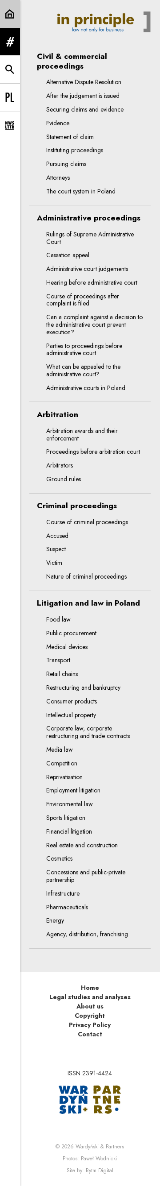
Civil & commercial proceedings (72, 61)
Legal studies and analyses (90, 997)
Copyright (90, 1015)
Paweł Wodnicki (99, 1159)
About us (90, 1006)
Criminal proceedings (77, 505)
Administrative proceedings (88, 218)
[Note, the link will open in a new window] (90, 1098)
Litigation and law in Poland (88, 603)
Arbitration (57, 414)
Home (90, 987)
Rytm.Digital (99, 1170)
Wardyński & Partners (100, 1147)
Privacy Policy (90, 1024)
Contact (90, 1034)
